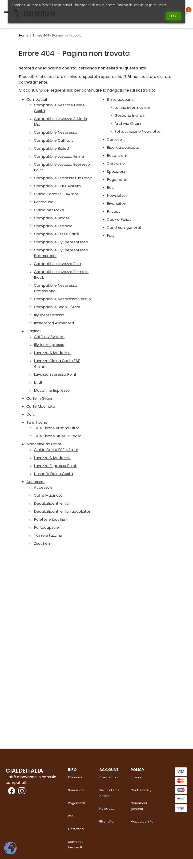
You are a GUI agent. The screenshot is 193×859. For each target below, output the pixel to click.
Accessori (35, 481)
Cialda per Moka (49, 210)
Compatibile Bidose (52, 218)
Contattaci (76, 829)
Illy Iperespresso (49, 315)
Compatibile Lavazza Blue (57, 263)
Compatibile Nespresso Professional (55, 288)
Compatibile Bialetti (52, 148)
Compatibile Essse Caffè (56, 234)
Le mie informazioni (132, 107)
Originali (33, 331)
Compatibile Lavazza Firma (59, 156)
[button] (187, 14)
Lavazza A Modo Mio (52, 352)
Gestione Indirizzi (129, 115)
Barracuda (43, 202)
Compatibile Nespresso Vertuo (62, 299)
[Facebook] (10, 792)
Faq (110, 235)
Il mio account (120, 99)
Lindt (38, 382)
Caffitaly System (49, 336)
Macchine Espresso (52, 390)
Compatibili (37, 99)
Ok (173, 16)
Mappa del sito (142, 821)
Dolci (31, 414)
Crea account (110, 777)
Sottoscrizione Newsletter (138, 131)
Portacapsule (46, 527)
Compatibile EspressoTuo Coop (63, 178)
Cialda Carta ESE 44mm (56, 194)
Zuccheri (42, 543)
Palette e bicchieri (51, 519)
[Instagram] (20, 792)
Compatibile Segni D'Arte (57, 307)
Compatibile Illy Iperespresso (61, 242)
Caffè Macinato (40, 406)
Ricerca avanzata (123, 147)
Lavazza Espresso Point (55, 374)
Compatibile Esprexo (53, 226)
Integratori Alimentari (54, 323)
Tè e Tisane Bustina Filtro (57, 428)
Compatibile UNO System (57, 186)
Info (17, 10)
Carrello (114, 139)
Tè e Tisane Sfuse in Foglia (57, 436)
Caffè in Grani (39, 398)
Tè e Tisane (36, 422)
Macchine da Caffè (43, 444)
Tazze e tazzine (48, 535)
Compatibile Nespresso (55, 132)
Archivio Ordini (127, 123)
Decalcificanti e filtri (52, 503)
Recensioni (117, 155)
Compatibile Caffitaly (53, 140)
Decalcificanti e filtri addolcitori (62, 511)
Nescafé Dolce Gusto (53, 473)
